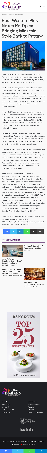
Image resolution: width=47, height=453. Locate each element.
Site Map (31, 410)
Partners (31, 407)
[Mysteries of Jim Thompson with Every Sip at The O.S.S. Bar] (34, 274)
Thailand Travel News (15, 14)
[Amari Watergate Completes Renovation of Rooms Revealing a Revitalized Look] (12, 251)
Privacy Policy (6, 412)
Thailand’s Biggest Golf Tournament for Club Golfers (33, 248)
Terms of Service (8, 410)
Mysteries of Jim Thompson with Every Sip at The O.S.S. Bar (34, 284)
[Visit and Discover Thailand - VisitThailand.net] (11, 6)
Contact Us (6, 407)
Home (5, 14)
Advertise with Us (34, 404)
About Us (5, 402)
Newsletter (6, 404)
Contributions (32, 402)
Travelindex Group (28, 445)
